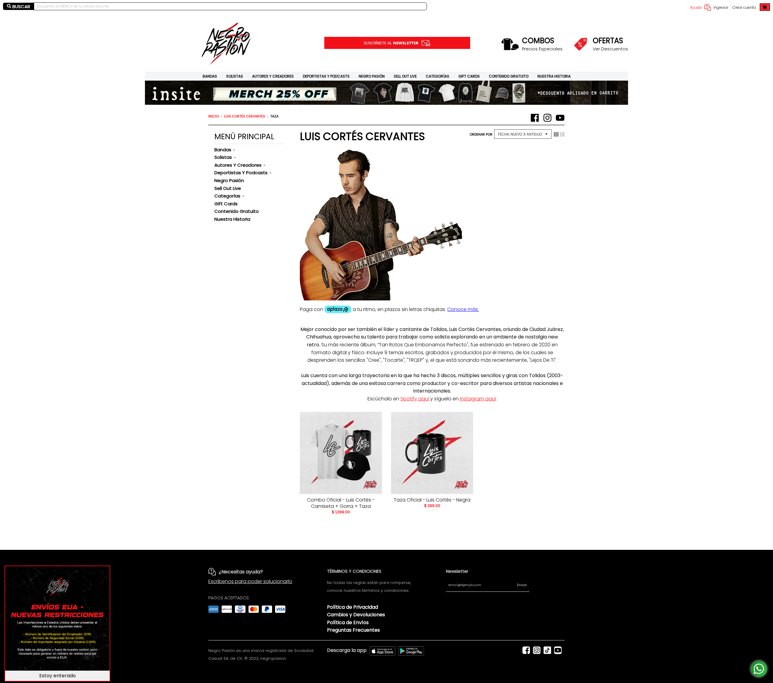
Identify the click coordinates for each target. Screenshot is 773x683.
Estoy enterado (57, 675)
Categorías (437, 76)
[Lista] (562, 134)
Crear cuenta (744, 7)
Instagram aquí (478, 398)
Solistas (234, 76)
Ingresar (721, 7)
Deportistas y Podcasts (326, 76)
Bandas (210, 76)
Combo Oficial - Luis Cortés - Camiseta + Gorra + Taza (341, 503)
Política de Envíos (348, 622)
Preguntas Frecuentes (353, 630)
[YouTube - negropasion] (560, 117)
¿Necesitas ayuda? (241, 571)
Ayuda (696, 7)
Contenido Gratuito (508, 76)
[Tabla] (556, 134)
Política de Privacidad (352, 607)
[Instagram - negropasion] (547, 117)
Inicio (213, 116)
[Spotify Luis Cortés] (429, 398)
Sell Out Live (405, 76)
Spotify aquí (414, 398)
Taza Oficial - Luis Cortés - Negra (432, 499)
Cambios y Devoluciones (356, 614)
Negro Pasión (372, 76)
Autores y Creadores (273, 76)
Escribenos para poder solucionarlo (250, 581)
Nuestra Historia (554, 76)
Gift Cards (469, 76)
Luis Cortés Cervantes (244, 116)
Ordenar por (481, 134)
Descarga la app (347, 650)
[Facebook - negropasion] (534, 117)
